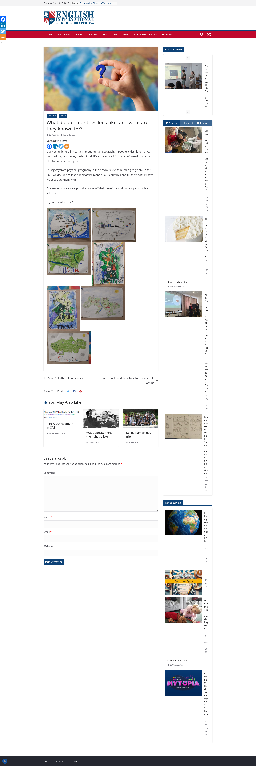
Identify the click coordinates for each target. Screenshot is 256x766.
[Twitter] (61, 146)
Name (48, 517)
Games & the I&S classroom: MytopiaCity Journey (206, 693)
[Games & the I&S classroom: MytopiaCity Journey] (183, 705)
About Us (167, 34)
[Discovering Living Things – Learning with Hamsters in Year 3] (183, 140)
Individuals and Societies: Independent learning (128, 380)
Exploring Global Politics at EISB (206, 527)
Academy (93, 34)
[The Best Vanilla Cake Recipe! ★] (184, 229)
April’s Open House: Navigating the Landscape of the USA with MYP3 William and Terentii (206, 343)
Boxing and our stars (177, 282)
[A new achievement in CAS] (61, 411)
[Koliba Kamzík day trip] (140, 411)
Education (52, 116)
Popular (172, 123)
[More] (66, 146)
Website (48, 546)
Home (49, 34)
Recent (189, 123)
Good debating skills (177, 660)
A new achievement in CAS (60, 425)
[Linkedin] (55, 146)
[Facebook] (49, 146)
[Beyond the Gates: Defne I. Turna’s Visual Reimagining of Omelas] (183, 426)
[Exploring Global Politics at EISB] (183, 539)
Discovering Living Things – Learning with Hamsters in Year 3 (206, 160)
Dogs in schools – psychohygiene (206, 614)
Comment (50, 472)
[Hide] (1, 43)
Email (48, 531)
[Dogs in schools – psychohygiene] (183, 626)
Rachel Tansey (69, 135)
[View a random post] (208, 34)
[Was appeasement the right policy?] (101, 411)
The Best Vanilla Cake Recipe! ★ (206, 238)
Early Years (63, 34)
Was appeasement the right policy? (99, 434)
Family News (110, 34)
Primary (79, 34)
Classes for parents (145, 34)
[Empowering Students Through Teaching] (183, 76)
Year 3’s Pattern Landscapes (65, 378)
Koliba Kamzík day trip (138, 434)
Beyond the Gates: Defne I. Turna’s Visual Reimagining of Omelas (206, 445)
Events (125, 34)
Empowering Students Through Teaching (206, 86)
